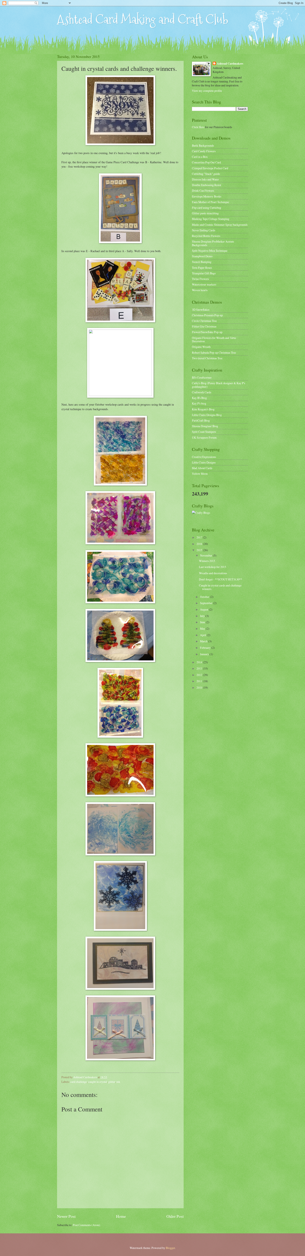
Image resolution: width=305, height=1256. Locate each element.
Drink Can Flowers (203, 191)
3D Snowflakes (200, 310)
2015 (199, 550)
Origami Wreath (201, 347)
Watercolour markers (204, 284)
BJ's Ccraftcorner (202, 377)
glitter (111, 1082)
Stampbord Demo (202, 256)
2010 (199, 687)
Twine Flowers (200, 279)
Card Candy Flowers (204, 151)
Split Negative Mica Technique (209, 251)
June (203, 622)
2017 (199, 537)
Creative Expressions (204, 457)
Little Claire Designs (204, 462)
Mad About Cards (202, 468)
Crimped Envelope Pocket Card (210, 168)
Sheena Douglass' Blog (205, 426)
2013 (199, 668)
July (202, 616)
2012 (199, 675)
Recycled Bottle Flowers (206, 236)
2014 (199, 662)
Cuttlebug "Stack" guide (206, 174)
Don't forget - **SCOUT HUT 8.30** (220, 579)
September (206, 603)
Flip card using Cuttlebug (206, 208)
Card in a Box (200, 157)
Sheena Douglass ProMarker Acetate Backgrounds (213, 243)
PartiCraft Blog (201, 420)
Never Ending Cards (203, 230)
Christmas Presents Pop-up (207, 315)
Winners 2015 (207, 561)
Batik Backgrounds (203, 145)
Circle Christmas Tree (204, 321)
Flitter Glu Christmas (204, 326)
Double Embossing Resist (206, 185)
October (205, 597)
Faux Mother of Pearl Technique (210, 202)
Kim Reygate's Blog (203, 409)
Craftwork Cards (201, 392)
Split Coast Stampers (204, 432)
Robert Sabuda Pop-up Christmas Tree (214, 352)
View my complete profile (207, 91)
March (204, 641)
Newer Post (66, 1216)
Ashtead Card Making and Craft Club (142, 19)
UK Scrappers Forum (204, 437)
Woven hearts (199, 290)
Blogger (170, 1248)
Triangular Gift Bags (204, 273)
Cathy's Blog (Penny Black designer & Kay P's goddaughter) (218, 385)
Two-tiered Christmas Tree (207, 358)
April (203, 635)
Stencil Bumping (201, 262)
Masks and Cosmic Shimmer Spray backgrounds (220, 225)
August (204, 609)
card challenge (78, 1082)
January (205, 654)
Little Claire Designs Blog (207, 415)
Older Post (175, 1216)
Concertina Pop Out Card (206, 162)
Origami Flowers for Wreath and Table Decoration (214, 339)
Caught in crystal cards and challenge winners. (220, 587)
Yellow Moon (200, 474)
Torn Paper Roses (202, 268)
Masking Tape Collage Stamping (210, 219)
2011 (199, 681)
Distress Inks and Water (205, 179)
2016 (199, 544)
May (203, 628)
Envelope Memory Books (206, 196)
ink (118, 1082)
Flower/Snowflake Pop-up (207, 332)
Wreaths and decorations (213, 573)
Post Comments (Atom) (86, 1225)
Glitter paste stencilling (205, 213)
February (205, 648)
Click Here (198, 127)
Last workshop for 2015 (212, 567)
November (206, 555)
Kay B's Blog (199, 398)
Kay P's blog (199, 403)
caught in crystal (97, 1082)
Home (121, 1216)
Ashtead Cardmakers (230, 64)
